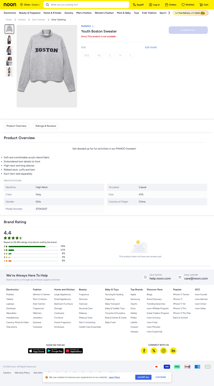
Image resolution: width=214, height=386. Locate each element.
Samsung (135, 299)
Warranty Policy (22, 372)
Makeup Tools (85, 317)
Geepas (134, 331)
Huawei (134, 327)
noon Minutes (153, 327)
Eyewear (37, 322)
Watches (37, 313)
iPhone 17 (178, 299)
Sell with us (39, 372)
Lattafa (133, 322)
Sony (133, 308)
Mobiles (10, 294)
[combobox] (89, 4)
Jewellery (37, 317)
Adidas (133, 313)
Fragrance (84, 294)
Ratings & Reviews (46, 125)
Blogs (149, 294)
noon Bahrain (201, 299)
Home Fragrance (62, 322)
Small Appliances (62, 299)
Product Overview (16, 125)
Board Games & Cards (116, 317)
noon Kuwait (201, 294)
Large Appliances (62, 294)
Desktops (11, 308)
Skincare (83, 299)
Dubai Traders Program (158, 313)
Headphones (12, 317)
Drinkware (59, 327)
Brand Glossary (154, 299)
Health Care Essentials (90, 327)
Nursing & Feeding (114, 294)
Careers (7, 372)
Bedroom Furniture (63, 304)
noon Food (152, 322)
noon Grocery (153, 317)
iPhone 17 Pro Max (182, 313)
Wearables (11, 313)
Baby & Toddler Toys (115, 308)
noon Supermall (154, 331)
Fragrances (38, 308)
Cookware (59, 313)
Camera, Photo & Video (17, 322)
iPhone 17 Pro (179, 308)
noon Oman (200, 304)
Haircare (83, 304)
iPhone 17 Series (181, 294)
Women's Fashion (41, 294)
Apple (133, 294)
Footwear (37, 327)
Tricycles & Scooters (115, 313)
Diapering (110, 299)
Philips (133, 317)
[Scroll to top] (205, 376)
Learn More (114, 377)
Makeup (83, 313)
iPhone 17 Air (179, 304)
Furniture (58, 317)
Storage (58, 308)
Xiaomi (133, 304)
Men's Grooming (87, 322)
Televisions (11, 327)
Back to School (180, 317)
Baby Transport (112, 304)
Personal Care (86, 308)
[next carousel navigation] (74, 66)
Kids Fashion (39, 304)
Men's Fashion (40, 299)
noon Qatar (200, 308)
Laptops (10, 304)
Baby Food (110, 322)
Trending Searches (156, 304)
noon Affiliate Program (158, 308)
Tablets (9, 299)
